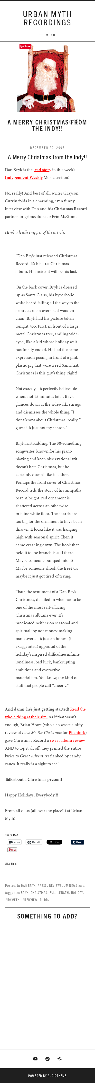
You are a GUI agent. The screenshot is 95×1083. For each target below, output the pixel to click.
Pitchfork (77, 732)
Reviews (55, 885)
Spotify (47, 1059)
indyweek (12, 899)
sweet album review (67, 740)
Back (77, 122)
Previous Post (69, 122)
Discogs (59, 1059)
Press (42, 885)
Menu (50, 35)
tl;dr (44, 899)
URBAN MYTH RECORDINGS (47, 17)
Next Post (85, 122)
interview (30, 899)
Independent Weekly (24, 177)
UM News (70, 885)
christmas (39, 892)
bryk (24, 892)
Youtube (35, 1059)
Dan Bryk (28, 885)
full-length (59, 892)
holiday (77, 892)
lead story (42, 169)
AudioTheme (57, 1075)
